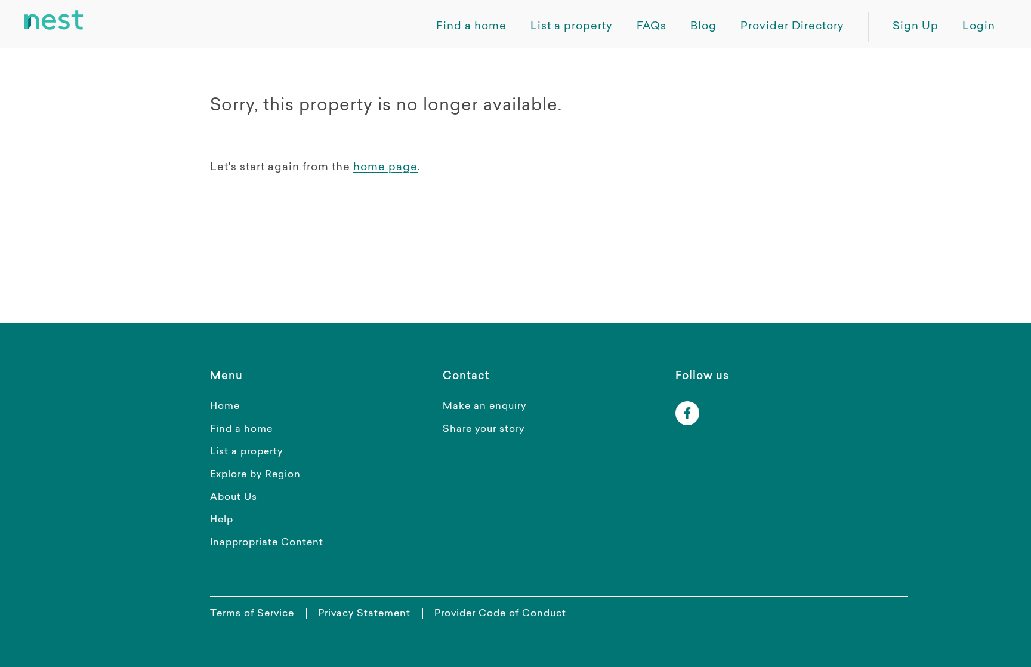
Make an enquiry (484, 406)
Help (221, 520)
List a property (246, 452)
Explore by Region (255, 474)
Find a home (241, 429)
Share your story (483, 429)
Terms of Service (252, 614)
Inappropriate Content (266, 543)
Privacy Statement (364, 614)
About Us (233, 497)
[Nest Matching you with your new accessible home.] (54, 20)
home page (385, 167)
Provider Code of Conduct (500, 614)
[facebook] (687, 413)
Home (225, 406)
